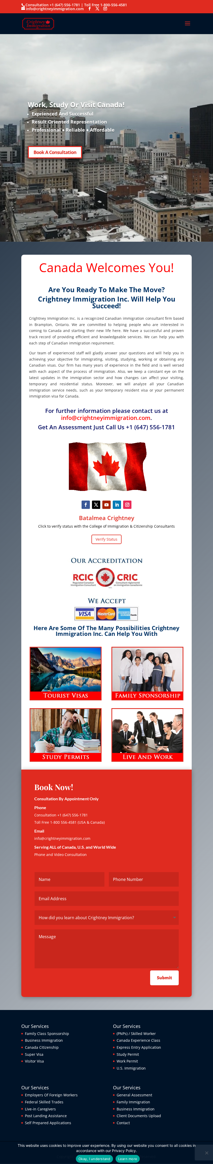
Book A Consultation (55, 152)
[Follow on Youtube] (106, 505)
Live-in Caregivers (40, 1109)
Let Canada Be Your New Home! (81, 104)
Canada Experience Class (138, 1040)
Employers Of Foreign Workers (51, 1094)
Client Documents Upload (139, 1115)
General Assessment (134, 1094)
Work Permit (127, 1061)
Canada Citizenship (42, 1047)
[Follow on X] (96, 505)
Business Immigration (44, 1040)
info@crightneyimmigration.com (105, 417)
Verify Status (106, 539)
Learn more (127, 1159)
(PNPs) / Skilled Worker (136, 1033)
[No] (206, 1152)
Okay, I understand (94, 1159)
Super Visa (34, 1054)
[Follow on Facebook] (86, 505)
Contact (123, 1122)
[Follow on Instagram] (127, 505)
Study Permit (128, 1054)
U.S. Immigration (131, 1068)
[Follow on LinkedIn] (117, 505)
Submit (164, 978)
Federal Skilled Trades (44, 1101)
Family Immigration (133, 1101)
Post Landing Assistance (46, 1115)
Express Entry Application (139, 1047)
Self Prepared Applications (48, 1122)
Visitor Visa (34, 1061)
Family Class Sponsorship (47, 1033)
